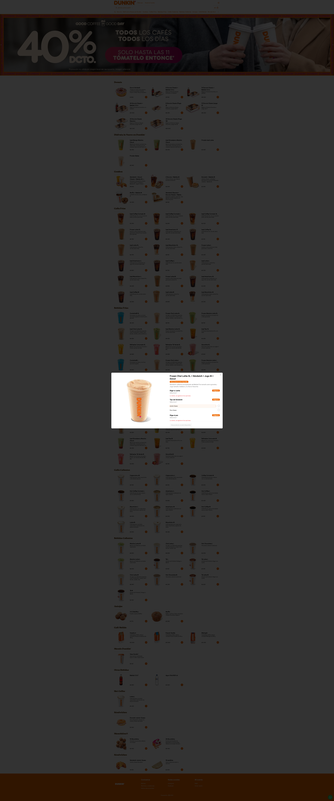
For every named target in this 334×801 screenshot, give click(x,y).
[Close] (220, 375)
